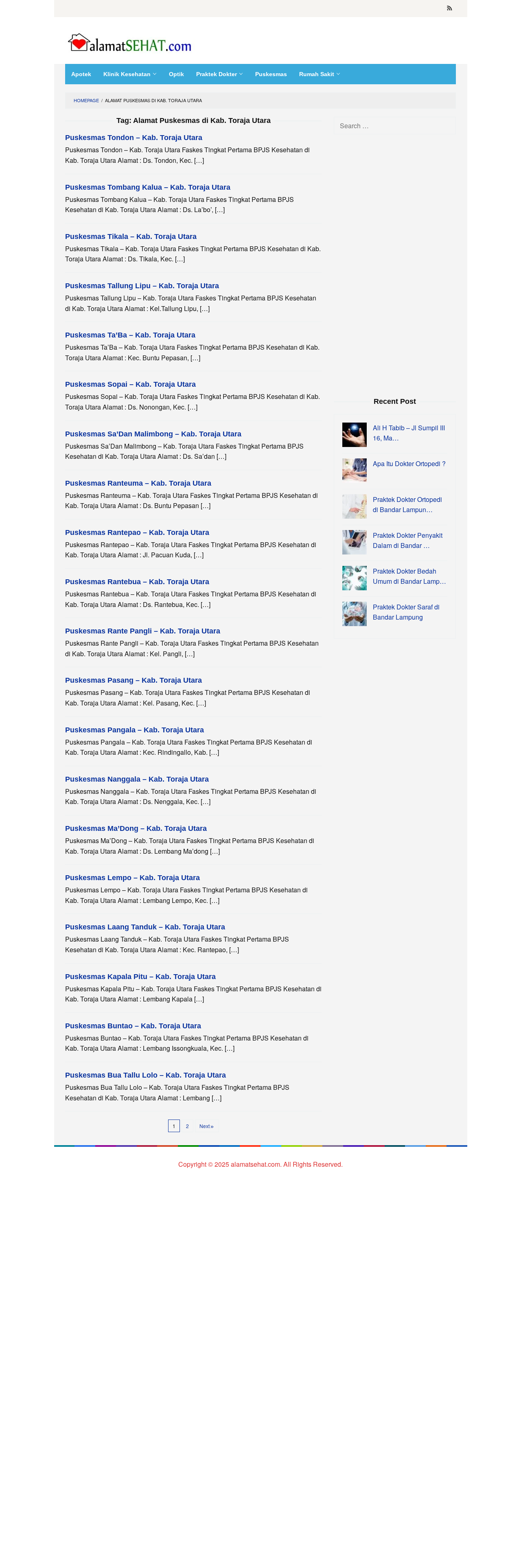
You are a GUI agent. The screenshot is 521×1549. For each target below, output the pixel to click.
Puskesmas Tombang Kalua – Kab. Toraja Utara (147, 187)
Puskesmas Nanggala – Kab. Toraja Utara (137, 779)
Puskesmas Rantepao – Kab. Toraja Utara (137, 532)
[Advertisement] (395, 264)
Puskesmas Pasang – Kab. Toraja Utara (133, 680)
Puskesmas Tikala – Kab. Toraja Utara (131, 236)
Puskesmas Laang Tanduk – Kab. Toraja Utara (145, 927)
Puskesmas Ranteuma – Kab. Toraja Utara (138, 483)
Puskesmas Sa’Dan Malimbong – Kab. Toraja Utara (153, 434)
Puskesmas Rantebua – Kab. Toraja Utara (137, 582)
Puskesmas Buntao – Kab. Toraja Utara (133, 1026)
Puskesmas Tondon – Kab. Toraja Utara (133, 138)
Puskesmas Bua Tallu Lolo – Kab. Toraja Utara (145, 1075)
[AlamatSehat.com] (130, 40)
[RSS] (449, 8)
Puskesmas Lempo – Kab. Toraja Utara (132, 878)
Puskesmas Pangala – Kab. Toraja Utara (134, 730)
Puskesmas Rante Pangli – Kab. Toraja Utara (142, 631)
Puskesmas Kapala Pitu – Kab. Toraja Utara (140, 977)
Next (204, 1125)
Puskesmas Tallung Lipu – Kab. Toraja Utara (142, 286)
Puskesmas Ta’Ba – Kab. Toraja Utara (130, 335)
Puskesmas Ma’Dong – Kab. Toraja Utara (136, 828)
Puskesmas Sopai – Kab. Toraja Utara (130, 384)
